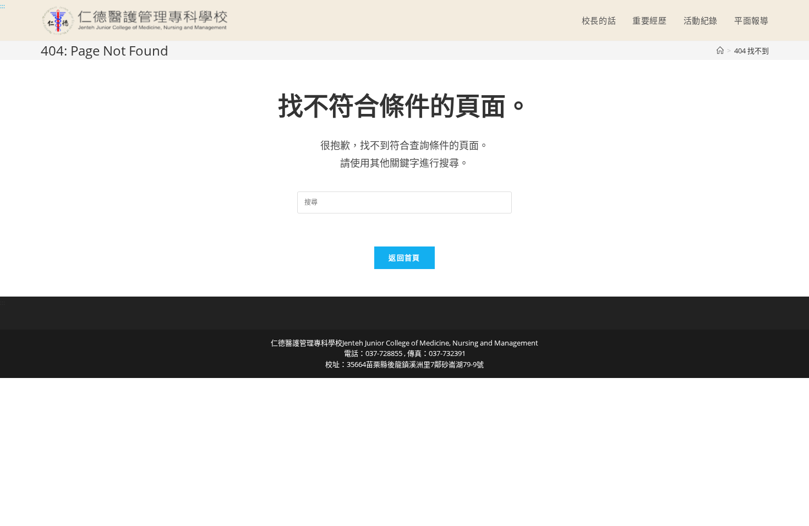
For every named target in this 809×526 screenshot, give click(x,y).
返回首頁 (404, 257)
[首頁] (720, 51)
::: (2, 5)
